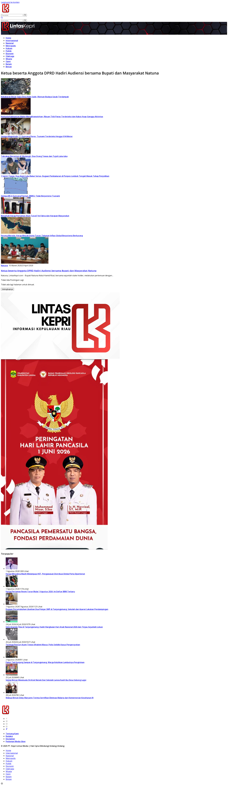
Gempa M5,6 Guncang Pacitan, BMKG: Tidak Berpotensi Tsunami (30, 196)
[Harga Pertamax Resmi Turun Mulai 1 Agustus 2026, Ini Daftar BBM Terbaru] (12, 586)
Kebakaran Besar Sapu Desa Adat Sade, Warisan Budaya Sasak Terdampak (35, 96)
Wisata (9, 59)
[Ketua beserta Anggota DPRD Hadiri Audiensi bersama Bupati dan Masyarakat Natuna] (24, 263)
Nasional (10, 43)
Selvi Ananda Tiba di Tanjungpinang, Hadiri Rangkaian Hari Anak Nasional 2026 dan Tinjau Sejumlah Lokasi (54, 627)
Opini (8, 61)
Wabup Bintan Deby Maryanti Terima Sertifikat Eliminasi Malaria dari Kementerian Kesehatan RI (49, 697)
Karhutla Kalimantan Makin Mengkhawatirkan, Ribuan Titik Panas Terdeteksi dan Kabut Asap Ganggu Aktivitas (52, 116)
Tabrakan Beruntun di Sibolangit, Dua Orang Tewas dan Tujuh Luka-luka (34, 156)
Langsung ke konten (10, 2)
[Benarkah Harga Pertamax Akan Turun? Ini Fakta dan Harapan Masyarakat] (16, 213)
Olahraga (10, 56)
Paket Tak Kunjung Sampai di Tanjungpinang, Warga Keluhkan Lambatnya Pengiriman (45, 662)
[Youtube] (7, 724)
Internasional (12, 40)
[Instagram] (7, 721)
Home (8, 38)
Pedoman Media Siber (16, 741)
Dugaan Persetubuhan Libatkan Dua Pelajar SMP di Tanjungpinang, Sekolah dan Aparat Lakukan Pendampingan (57, 609)
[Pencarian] (2, 18)
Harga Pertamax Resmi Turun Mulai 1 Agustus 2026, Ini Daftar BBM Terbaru (40, 591)
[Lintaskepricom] (21, 12)
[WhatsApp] (7, 726)
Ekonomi (9, 53)
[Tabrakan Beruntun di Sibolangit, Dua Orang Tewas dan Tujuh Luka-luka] (16, 153)
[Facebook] (7, 718)
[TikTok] (7, 729)
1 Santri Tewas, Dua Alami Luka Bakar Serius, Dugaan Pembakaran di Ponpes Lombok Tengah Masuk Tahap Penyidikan (55, 176)
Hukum (9, 48)
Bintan (9, 66)
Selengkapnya (7, 289)
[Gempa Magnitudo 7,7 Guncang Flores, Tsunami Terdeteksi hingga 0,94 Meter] (16, 133)
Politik (9, 51)
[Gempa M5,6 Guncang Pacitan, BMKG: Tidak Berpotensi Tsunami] (16, 193)
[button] (25, 15)
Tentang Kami (12, 733)
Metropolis (11, 45)
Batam (9, 64)
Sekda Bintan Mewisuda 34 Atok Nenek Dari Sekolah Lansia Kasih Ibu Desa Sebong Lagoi (46, 680)
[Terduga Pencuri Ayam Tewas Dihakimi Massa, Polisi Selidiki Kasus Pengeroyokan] (12, 639)
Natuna (4, 265)
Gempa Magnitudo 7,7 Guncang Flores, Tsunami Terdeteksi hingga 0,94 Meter (37, 136)
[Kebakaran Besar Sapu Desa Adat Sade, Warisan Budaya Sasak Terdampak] (16, 94)
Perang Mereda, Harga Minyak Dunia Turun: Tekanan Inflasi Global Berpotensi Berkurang (42, 235)
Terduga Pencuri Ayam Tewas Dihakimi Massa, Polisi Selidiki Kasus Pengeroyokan (43, 644)
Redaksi (9, 736)
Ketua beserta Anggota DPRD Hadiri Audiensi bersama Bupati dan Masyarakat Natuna (48, 270)
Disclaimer (10, 739)
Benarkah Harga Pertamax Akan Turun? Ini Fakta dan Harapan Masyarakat (35, 215)
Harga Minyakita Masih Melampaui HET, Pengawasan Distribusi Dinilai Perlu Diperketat (45, 574)
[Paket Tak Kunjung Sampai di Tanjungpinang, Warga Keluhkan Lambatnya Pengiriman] (12, 657)
